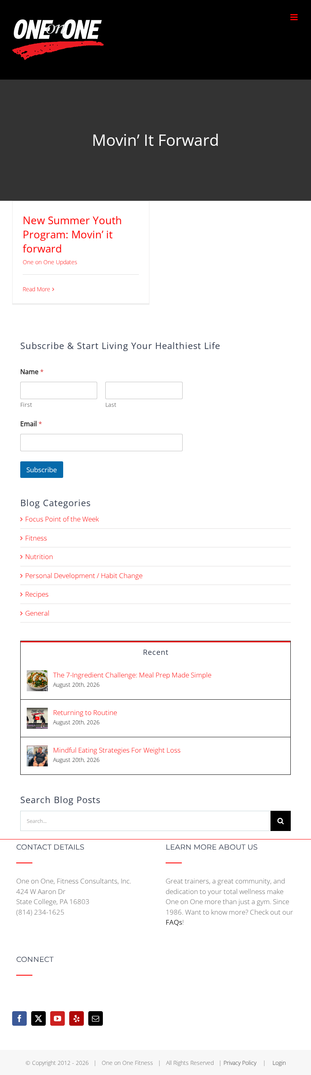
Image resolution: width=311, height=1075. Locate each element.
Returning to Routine (85, 712)
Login (279, 1063)
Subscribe (41, 469)
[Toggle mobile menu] (294, 17)
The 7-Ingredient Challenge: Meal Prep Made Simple (132, 675)
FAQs (174, 922)
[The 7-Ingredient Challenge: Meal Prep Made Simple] (37, 675)
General (37, 613)
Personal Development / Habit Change (84, 575)
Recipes (37, 594)
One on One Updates (50, 262)
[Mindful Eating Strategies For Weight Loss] (37, 750)
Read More (36, 289)
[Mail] (95, 1018)
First (26, 404)
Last (110, 404)
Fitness (36, 538)
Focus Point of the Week (62, 519)
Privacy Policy (241, 1063)
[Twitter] (38, 1018)
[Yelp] (76, 1018)
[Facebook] (19, 1018)
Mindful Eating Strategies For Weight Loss (117, 750)
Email (31, 424)
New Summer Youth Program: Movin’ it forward (72, 234)
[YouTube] (57, 1018)
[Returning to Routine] (37, 712)
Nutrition (39, 556)
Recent (155, 652)
